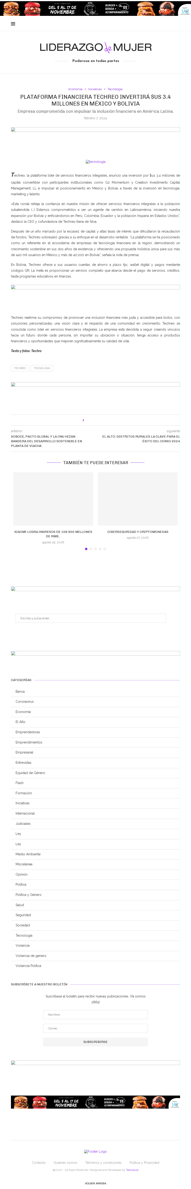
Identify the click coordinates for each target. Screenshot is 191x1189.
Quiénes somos (65, 1163)
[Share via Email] (107, 420)
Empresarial (24, 752)
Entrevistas (23, 762)
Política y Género (28, 895)
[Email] (166, 24)
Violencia (23, 945)
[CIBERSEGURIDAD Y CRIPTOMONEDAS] (138, 499)
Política (21, 884)
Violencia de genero (31, 956)
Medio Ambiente (28, 854)
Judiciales (23, 824)
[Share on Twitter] (97, 420)
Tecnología (115, 89)
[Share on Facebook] (92, 420)
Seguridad (23, 915)
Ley (18, 834)
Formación (24, 793)
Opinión (21, 874)
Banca (20, 691)
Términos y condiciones (103, 1163)
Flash (20, 783)
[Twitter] (156, 24)
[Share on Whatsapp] (102, 420)
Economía (75, 89)
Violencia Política (28, 966)
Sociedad (23, 925)
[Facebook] (151, 24)
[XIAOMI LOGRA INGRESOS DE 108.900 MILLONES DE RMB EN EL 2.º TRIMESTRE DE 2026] (53, 499)
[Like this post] (86, 420)
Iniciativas (95, 89)
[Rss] (171, 24)
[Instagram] (161, 24)
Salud (20, 905)
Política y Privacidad (144, 1163)
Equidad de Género (30, 773)
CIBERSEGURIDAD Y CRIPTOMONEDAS (137, 532)
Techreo (20, 368)
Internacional (25, 813)
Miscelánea (24, 864)
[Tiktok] (175, 24)
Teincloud (132, 1170)
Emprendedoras (28, 732)
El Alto (20, 722)
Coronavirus (25, 701)
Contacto (39, 1163)
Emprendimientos (29, 742)
